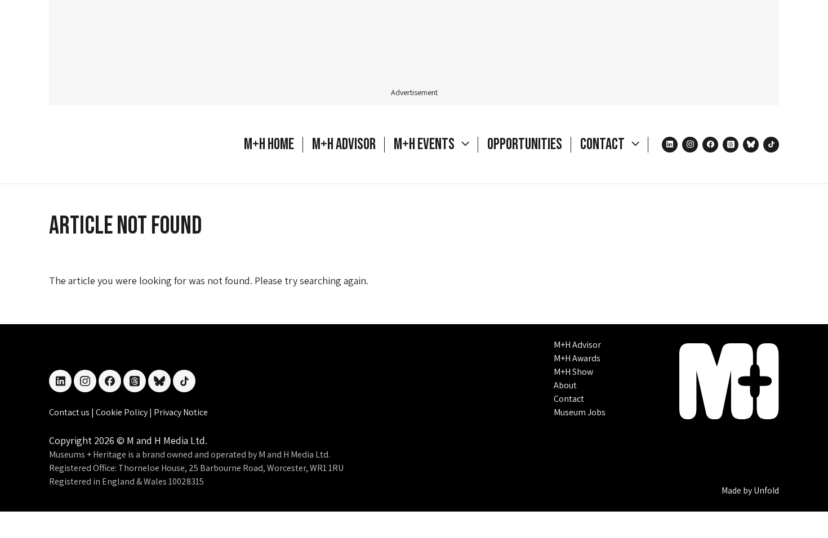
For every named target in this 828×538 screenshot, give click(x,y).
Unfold (766, 490)
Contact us (70, 412)
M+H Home (269, 144)
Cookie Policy (122, 412)
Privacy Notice (181, 412)
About (565, 385)
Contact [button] (603, 144)
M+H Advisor (344, 144)
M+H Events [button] (425, 144)
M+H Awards (577, 358)
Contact (569, 399)
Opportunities (524, 144)
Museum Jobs (580, 412)
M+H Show (573, 372)
